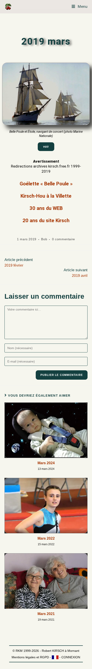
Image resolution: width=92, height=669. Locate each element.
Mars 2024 (46, 463)
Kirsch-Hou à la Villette (46, 196)
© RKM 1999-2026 (26, 650)
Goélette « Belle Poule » (46, 183)
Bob (44, 239)
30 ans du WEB (46, 208)
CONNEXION (70, 657)
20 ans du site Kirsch (46, 220)
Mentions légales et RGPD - (32, 657)
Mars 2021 (46, 614)
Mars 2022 (46, 538)
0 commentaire (63, 239)
